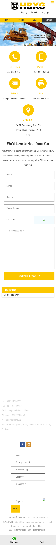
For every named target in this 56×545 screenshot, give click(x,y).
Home (7, 20)
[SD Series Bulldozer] (28, 34)
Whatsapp (14, 542)
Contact (49, 20)
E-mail (42, 542)
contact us (12, 394)
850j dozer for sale (36, 530)
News (35, 20)
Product (21, 20)
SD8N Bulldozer (11, 295)
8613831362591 (19, 415)
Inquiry (24, 13)
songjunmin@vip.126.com (14, 99)
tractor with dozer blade (32, 526)
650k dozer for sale (17, 530)
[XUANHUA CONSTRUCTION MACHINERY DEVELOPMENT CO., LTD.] (28, 6)
